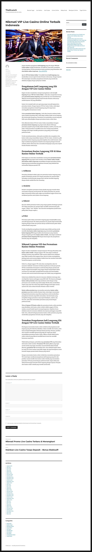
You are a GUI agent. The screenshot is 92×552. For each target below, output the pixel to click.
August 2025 (9, 482)
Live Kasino (39, 10)
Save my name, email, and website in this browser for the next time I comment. (24, 423)
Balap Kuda (64, 10)
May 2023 (9, 513)
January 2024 (9, 509)
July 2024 (9, 501)
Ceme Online (55, 10)
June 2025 (9, 485)
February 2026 (10, 474)
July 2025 (9, 484)
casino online (10, 77)
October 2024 (9, 497)
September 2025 (10, 481)
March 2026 (9, 473)
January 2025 (9, 492)
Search (67, 22)
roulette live (8, 83)
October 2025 (9, 480)
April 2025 (9, 488)
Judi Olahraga (9, 530)
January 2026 (9, 475)
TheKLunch (11, 10)
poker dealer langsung (11, 81)
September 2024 (10, 498)
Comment (9, 383)
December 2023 (10, 511)
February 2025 (10, 491)
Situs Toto (68, 69)
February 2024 (10, 508)
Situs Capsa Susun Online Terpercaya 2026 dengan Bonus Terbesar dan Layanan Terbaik (76, 50)
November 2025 (10, 478)
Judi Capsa (47, 10)
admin (7, 69)
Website (8, 416)
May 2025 (9, 487)
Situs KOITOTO (43, 71)
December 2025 (10, 477)
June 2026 (9, 468)
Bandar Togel (30, 10)
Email (8, 409)
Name (7, 403)
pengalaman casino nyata (11, 80)
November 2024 (10, 495)
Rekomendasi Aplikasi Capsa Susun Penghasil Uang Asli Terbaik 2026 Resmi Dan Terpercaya (76, 46)
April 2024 (9, 505)
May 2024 (9, 504)
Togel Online (83, 10)
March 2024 (9, 506)
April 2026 (9, 471)
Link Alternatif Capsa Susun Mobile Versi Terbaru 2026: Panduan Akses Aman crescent (76, 36)
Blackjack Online (73, 10)
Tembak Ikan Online (11, 534)
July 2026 (9, 467)
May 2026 (9, 470)
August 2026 (9, 466)
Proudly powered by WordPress (18, 545)
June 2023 (9, 512)
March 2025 (9, 490)
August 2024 (9, 499)
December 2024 (10, 494)
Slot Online (9, 533)
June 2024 (9, 502)
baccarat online (9, 74)
